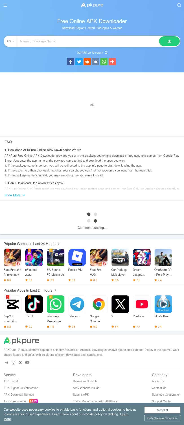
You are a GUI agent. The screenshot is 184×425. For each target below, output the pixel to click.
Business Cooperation (166, 394)
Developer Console (85, 381)
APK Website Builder (86, 388)
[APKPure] (92, 5)
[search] (179, 5)
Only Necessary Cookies (162, 418)
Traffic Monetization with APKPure (95, 401)
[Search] (169, 41)
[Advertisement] (92, 104)
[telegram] (6, 362)
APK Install (11, 381)
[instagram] (13, 362)
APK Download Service (19, 394)
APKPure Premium (16, 401)
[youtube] (27, 362)
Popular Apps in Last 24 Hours (28, 290)
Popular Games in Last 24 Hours (29, 243)
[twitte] (20, 362)
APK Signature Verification (21, 388)
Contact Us (159, 388)
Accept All (162, 410)
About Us (158, 381)
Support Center (161, 401)
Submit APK (81, 394)
